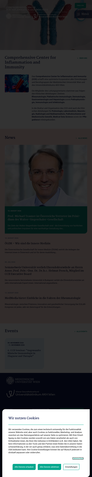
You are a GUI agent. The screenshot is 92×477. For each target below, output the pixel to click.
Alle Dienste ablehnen (49, 467)
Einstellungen (71, 467)
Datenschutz (78, 458)
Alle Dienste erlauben (24, 467)
